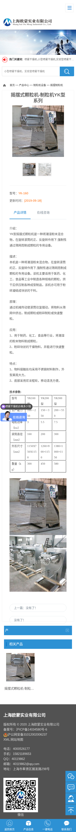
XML (6, 739)
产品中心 (24, 85)
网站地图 (17, 739)
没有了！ (20, 620)
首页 (12, 85)
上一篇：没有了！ (26, 608)
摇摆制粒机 (56, 85)
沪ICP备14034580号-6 (31, 729)
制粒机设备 (39, 85)
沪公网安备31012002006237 (27, 734)
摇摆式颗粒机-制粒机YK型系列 (26, 688)
